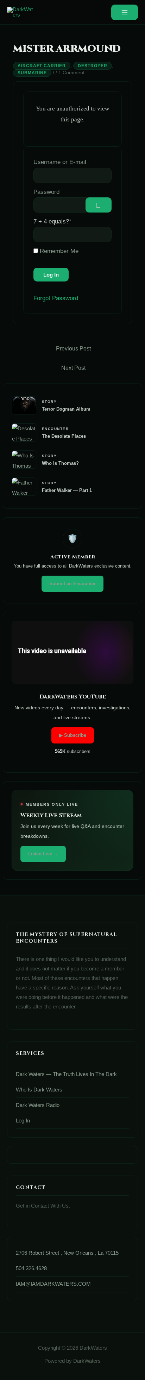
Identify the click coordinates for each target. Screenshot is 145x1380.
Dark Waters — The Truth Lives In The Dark (66, 1074)
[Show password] (99, 205)
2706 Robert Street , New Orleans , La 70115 (67, 1253)
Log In (23, 1120)
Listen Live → (43, 853)
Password (46, 192)
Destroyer (92, 65)
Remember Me (58, 251)
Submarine (32, 72)
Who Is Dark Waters (39, 1090)
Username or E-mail (59, 162)
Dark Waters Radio (37, 1105)
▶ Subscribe (72, 735)
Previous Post (73, 349)
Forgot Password (55, 298)
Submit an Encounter (72, 583)
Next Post (73, 368)
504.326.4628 (31, 1268)
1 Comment (71, 72)
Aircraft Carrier (42, 65)
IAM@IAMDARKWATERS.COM (53, 1284)
